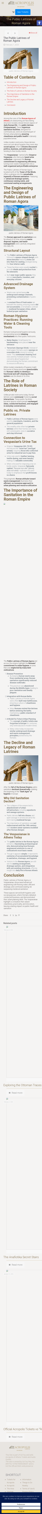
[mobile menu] (2, 3)
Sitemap (10, 1492)
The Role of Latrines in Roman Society (22, 91)
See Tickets (22, 12)
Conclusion (11, 105)
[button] (39, 23)
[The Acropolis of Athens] (21, 4)
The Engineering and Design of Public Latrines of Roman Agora (21, 86)
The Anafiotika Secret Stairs (21, 1257)
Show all (33, 33)
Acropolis (10, 1486)
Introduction (11, 82)
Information (26, 1479)
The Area (10, 1489)
